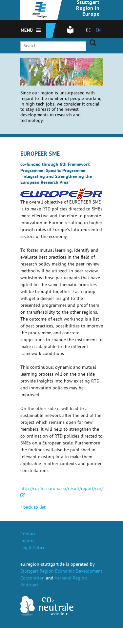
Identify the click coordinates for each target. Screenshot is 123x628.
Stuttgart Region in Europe (87, 9)
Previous (51, 68)
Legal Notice (32, 548)
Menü (27, 30)
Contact (28, 534)
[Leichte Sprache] (70, 33)
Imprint (27, 541)
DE (88, 31)
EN (98, 31)
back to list (33, 507)
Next (58, 68)
